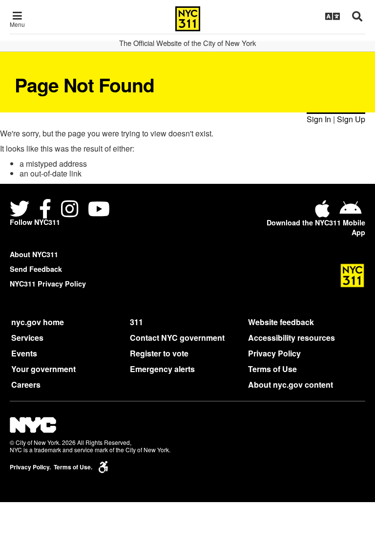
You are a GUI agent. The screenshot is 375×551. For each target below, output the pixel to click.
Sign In (319, 119)
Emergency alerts (162, 369)
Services (27, 337)
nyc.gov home (37, 322)
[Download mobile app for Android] (350, 212)
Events (24, 353)
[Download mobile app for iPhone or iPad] (324, 212)
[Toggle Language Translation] (332, 16)
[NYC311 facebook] (45, 210)
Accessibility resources (291, 337)
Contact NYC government (177, 337)
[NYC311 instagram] (69, 210)
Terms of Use (272, 369)
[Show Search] (357, 16)
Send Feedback (36, 269)
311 (136, 322)
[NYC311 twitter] (21, 210)
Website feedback (281, 322)
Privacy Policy (274, 353)
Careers (26, 384)
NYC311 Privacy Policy (48, 283)
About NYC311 (34, 254)
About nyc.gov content (290, 384)
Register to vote (159, 353)
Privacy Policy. (30, 467)
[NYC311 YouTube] (99, 210)
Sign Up (351, 119)
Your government (43, 369)
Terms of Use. (73, 467)
